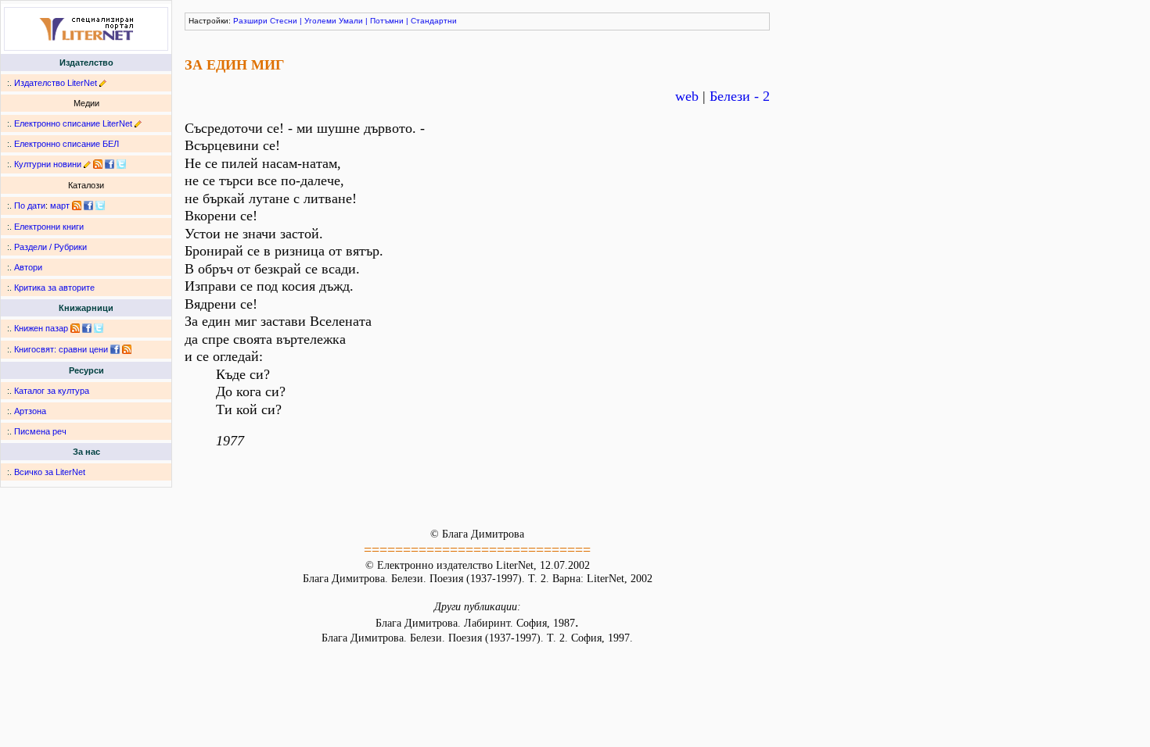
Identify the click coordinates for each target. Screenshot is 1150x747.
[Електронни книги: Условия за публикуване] (102, 83)
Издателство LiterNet (55, 83)
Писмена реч (40, 431)
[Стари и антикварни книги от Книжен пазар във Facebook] (87, 328)
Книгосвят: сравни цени (61, 349)
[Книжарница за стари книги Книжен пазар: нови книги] (75, 328)
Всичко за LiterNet (49, 472)
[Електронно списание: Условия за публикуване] (138, 123)
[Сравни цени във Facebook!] (115, 349)
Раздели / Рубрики (50, 247)
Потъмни (387, 20)
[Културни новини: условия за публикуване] (87, 164)
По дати (29, 205)
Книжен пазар (41, 328)
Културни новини (47, 164)
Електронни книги (49, 226)
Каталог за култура (51, 390)
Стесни (283, 20)
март (60, 205)
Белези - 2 (740, 96)
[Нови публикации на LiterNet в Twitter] (100, 205)
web (687, 96)
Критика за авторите (54, 287)
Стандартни (434, 20)
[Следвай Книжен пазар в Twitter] (98, 328)
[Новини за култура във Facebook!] (109, 164)
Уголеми (320, 20)
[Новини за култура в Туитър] (121, 164)
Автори (28, 267)
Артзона (30, 411)
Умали (351, 20)
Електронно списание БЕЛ (66, 143)
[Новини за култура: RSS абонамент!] (97, 164)
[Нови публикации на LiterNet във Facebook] (88, 205)
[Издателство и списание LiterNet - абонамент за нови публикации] (76, 205)
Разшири (250, 20)
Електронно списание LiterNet (73, 123)
